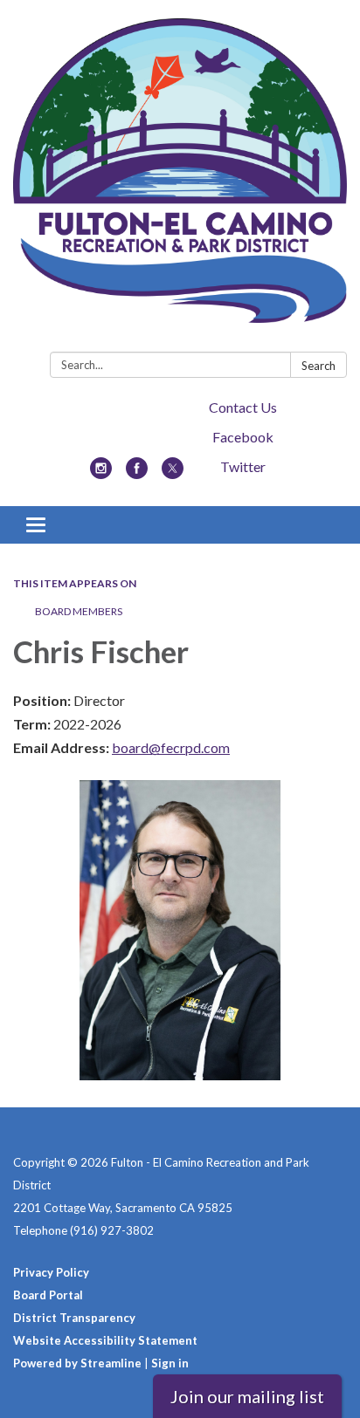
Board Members (78, 611)
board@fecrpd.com (171, 747)
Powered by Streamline (77, 1363)
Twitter (243, 466)
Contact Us (243, 407)
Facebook (242, 436)
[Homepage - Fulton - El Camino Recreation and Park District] (180, 179)
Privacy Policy (51, 1272)
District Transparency (74, 1318)
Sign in (170, 1363)
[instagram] (101, 473)
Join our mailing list (247, 1396)
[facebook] (137, 473)
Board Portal (48, 1295)
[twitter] (172, 473)
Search (318, 366)
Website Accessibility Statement (105, 1340)
